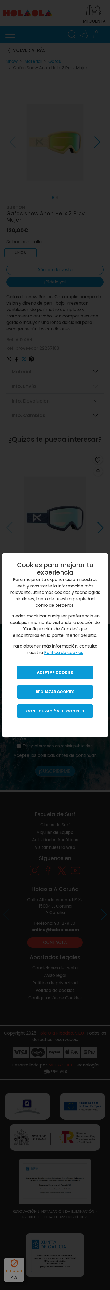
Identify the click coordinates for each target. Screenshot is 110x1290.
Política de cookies (63, 652)
